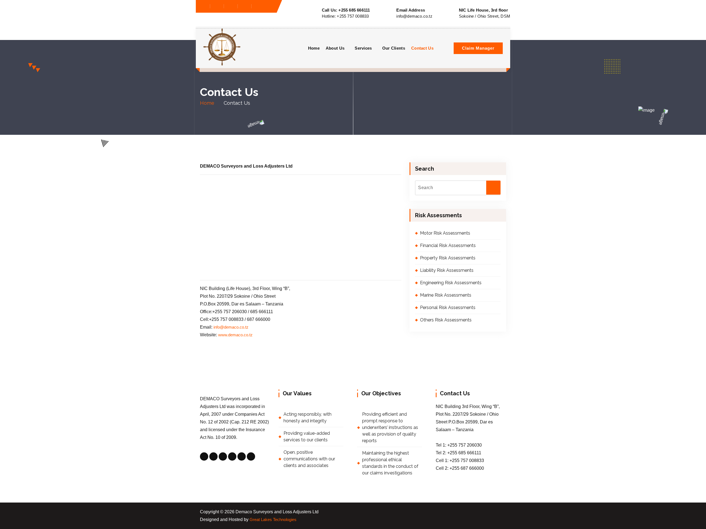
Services (363, 48)
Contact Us (422, 48)
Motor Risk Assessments (445, 233)
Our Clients (393, 48)
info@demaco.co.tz (231, 327)
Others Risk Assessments (446, 320)
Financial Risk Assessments (448, 245)
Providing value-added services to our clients (307, 436)
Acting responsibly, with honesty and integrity (307, 417)
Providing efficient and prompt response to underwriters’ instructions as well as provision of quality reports (390, 427)
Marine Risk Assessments (445, 295)
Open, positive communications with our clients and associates (309, 459)
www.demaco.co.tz (235, 335)
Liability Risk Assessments (447, 270)
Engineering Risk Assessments (451, 282)
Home (314, 48)
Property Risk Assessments (447, 258)
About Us (335, 48)
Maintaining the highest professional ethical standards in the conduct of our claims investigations (390, 463)
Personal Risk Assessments (447, 307)
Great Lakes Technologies (273, 519)
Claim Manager (478, 48)
